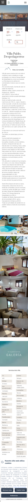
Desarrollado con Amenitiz (14, 499)
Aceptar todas (20, 490)
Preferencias (14, 495)
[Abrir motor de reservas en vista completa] (14, 36)
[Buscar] (19, 42)
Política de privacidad (19, 487)
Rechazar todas (7, 490)
